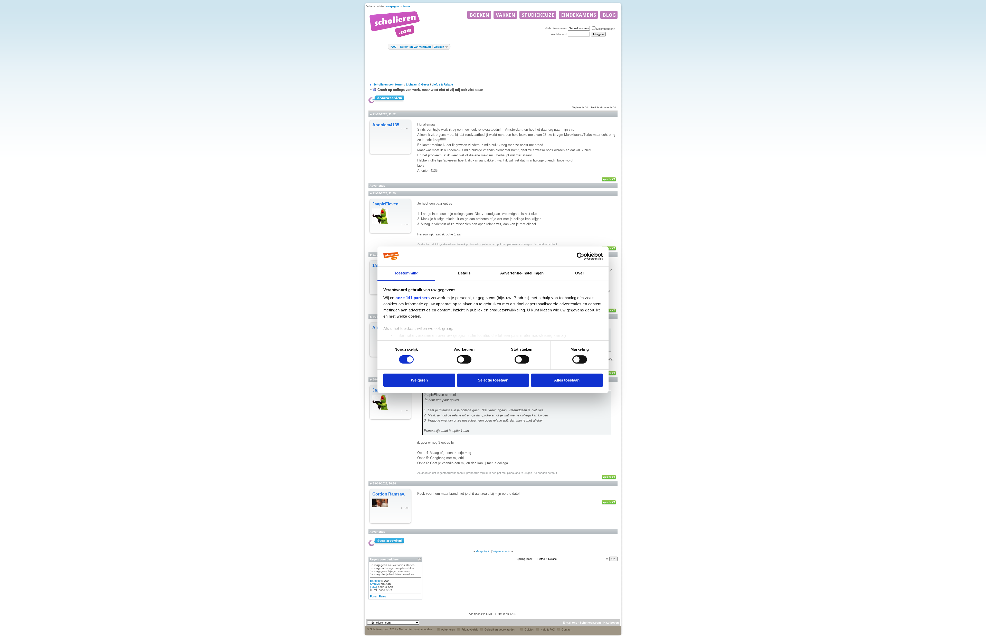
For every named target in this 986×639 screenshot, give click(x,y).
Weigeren (419, 380)
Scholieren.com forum (388, 84)
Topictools (578, 107)
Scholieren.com (590, 622)
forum (406, 6)
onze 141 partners (412, 297)
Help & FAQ (547, 629)
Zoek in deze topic (601, 107)
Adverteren (448, 629)
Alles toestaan (567, 380)
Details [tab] (464, 273)
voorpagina (392, 6)
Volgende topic (501, 551)
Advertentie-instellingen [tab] (522, 273)
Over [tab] (579, 273)
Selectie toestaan (493, 380)
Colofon (529, 629)
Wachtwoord (558, 34)
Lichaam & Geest (417, 84)
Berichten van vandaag (415, 46)
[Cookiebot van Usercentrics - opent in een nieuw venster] (580, 256)
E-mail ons (570, 622)
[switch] (464, 359)
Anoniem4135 (385, 125)
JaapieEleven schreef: (440, 395)
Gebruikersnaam (555, 28)
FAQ (393, 46)
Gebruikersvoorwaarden (499, 629)
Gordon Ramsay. (388, 494)
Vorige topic (483, 551)
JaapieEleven (385, 204)
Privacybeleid (469, 629)
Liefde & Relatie (442, 84)
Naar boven (611, 622)
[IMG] (373, 586)
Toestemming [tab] (406, 273)
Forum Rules (378, 596)
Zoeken (439, 46)
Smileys (375, 583)
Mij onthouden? (605, 28)
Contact (566, 629)
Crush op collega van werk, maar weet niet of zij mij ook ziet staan (430, 90)
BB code (375, 580)
